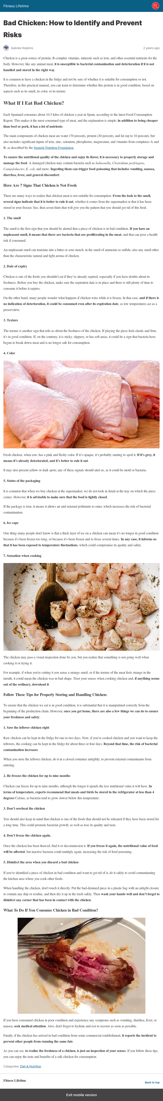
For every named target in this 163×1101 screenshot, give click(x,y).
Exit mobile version (81, 1095)
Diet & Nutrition (30, 1066)
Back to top (152, 1082)
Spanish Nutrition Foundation (53, 147)
